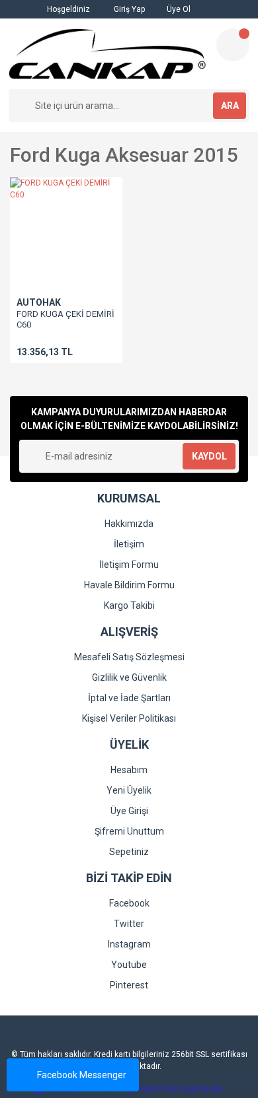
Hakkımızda (129, 523)
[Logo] (107, 53)
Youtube (129, 964)
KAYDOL (209, 456)
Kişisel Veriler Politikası (129, 718)
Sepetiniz (129, 851)
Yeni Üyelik (129, 790)
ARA (230, 105)
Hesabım (129, 770)
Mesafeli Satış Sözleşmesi (129, 657)
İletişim (129, 544)
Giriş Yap (128, 9)
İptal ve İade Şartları (129, 698)
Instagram (129, 944)
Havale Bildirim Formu (129, 585)
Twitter (129, 923)
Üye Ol (178, 9)
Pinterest (129, 985)
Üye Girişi (129, 811)
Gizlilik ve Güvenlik (129, 677)
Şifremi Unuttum (129, 831)
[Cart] (232, 44)
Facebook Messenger (81, 1075)
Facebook (129, 903)
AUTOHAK (39, 302)
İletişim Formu (129, 564)
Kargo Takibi (129, 605)
